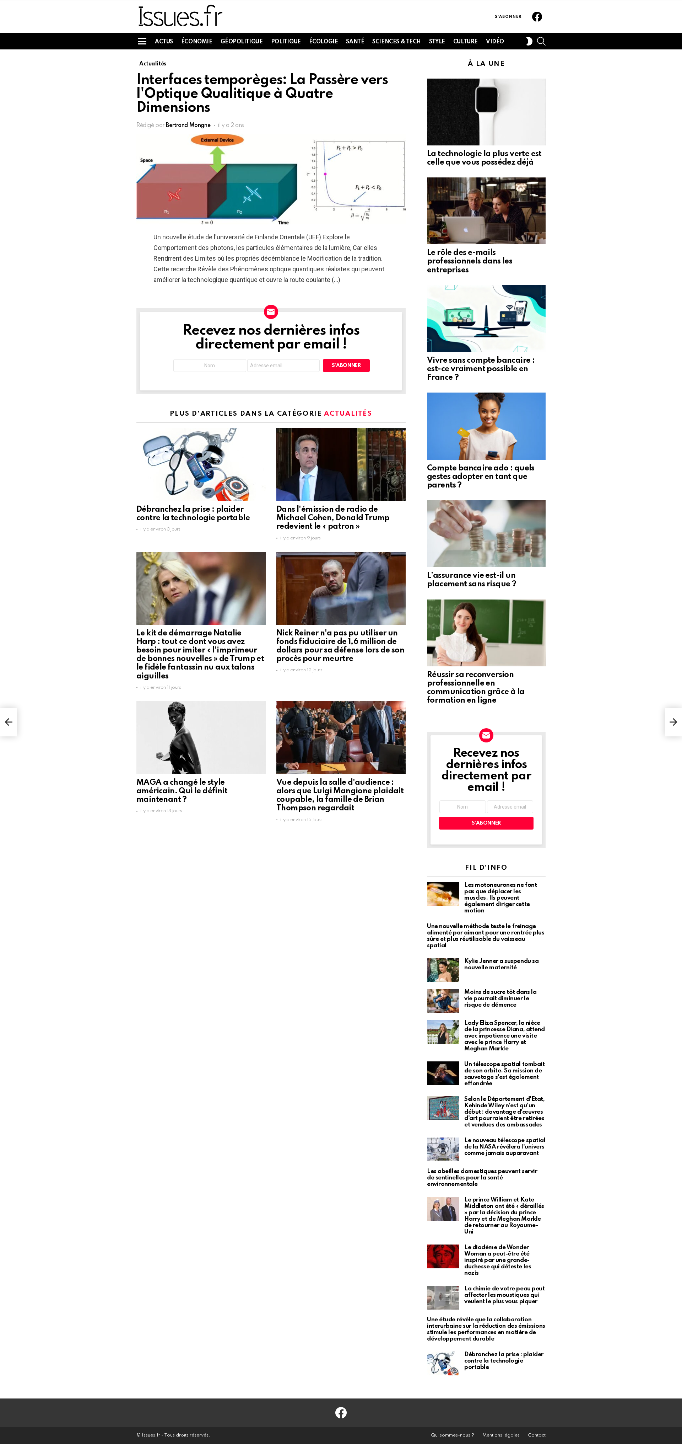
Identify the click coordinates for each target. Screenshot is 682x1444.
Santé (355, 42)
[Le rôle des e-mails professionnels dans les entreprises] (486, 210)
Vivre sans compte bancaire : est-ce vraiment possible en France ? (481, 369)
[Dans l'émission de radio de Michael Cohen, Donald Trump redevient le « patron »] (341, 464)
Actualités (348, 413)
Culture (465, 42)
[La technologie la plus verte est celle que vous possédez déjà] (486, 112)
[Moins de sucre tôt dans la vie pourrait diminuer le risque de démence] (443, 1001)
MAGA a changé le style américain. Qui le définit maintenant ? (181, 791)
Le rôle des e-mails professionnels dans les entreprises (469, 261)
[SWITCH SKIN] (529, 41)
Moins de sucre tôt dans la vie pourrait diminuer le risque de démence (500, 998)
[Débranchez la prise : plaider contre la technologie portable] (201, 464)
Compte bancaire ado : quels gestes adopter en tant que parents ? (481, 476)
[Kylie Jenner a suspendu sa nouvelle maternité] (443, 970)
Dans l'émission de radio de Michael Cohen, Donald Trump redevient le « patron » (333, 518)
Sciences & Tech (396, 42)
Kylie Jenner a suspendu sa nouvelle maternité (501, 964)
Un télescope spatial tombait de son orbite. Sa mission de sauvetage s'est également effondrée (504, 1074)
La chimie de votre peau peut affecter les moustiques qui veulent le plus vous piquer (504, 1295)
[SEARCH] (541, 41)
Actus (164, 42)
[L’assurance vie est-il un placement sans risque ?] (486, 533)
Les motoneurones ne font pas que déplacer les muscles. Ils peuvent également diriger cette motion (500, 898)
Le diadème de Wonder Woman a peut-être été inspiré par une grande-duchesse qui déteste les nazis (497, 1260)
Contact (537, 1435)
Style (437, 42)
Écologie (323, 42)
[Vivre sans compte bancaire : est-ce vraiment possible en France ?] (486, 318)
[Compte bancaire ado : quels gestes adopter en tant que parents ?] (486, 426)
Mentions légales (501, 1435)
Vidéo (495, 42)
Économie (196, 42)
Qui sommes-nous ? (452, 1435)
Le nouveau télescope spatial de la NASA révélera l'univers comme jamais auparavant (504, 1146)
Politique (286, 42)
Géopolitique (242, 42)
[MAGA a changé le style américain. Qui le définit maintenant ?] (201, 737)
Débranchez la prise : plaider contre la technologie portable (503, 1361)
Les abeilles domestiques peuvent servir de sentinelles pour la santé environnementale (482, 1177)
